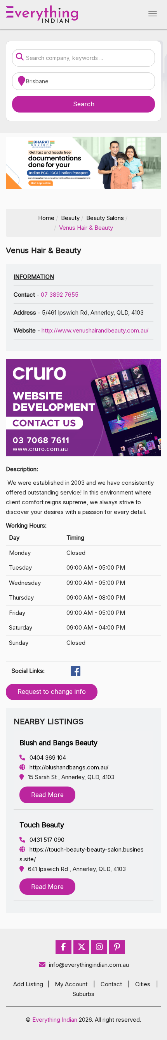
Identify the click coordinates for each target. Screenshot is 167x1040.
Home (46, 218)
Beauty (70, 218)
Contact (111, 984)
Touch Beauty (41, 825)
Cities (142, 984)
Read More (47, 795)
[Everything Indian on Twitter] (81, 947)
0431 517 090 (46, 839)
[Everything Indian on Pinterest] (117, 947)
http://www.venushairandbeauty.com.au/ (95, 330)
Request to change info (51, 691)
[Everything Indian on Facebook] (63, 947)
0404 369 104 (47, 757)
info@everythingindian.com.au (89, 964)
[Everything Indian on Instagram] (99, 947)
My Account (71, 984)
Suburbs (83, 994)
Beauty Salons (105, 218)
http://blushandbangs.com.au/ (68, 767)
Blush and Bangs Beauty (58, 743)
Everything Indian (54, 1019)
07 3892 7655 (59, 294)
